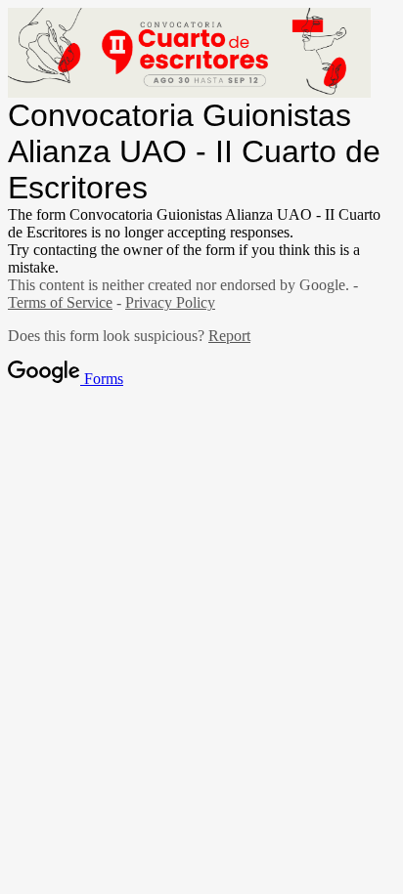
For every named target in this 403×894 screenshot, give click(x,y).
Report (229, 335)
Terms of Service (60, 302)
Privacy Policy (170, 302)
